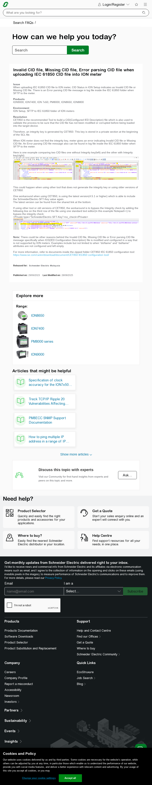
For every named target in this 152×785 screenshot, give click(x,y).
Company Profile (15, 678)
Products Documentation (21, 630)
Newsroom (11, 696)
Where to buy (86, 648)
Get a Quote (85, 642)
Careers (10, 672)
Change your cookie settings (39, 778)
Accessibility (12, 690)
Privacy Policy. (53, 577)
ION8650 (37, 315)
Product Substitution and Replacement (30, 648)
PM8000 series (42, 341)
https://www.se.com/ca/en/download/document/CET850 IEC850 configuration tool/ (61, 254)
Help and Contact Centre (94, 630)
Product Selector (16, 642)
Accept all (70, 778)
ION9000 (37, 354)
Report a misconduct (18, 684)
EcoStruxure (85, 672)
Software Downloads (18, 636)
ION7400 (37, 328)
